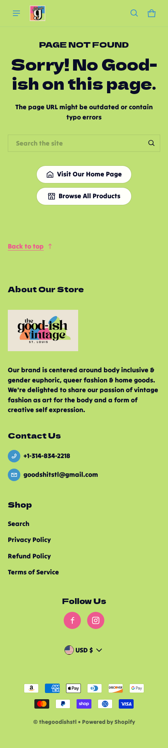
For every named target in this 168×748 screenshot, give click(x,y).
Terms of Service (33, 572)
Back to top (26, 246)
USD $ (84, 650)
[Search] (151, 143)
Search (18, 523)
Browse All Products (89, 196)
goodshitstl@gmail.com (60, 474)
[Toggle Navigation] (16, 13)
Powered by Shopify (108, 721)
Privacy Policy (29, 539)
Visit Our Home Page (89, 174)
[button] (134, 13)
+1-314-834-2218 (46, 455)
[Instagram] (95, 620)
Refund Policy (29, 556)
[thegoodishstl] (37, 13)
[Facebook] (72, 620)
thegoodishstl (58, 721)
